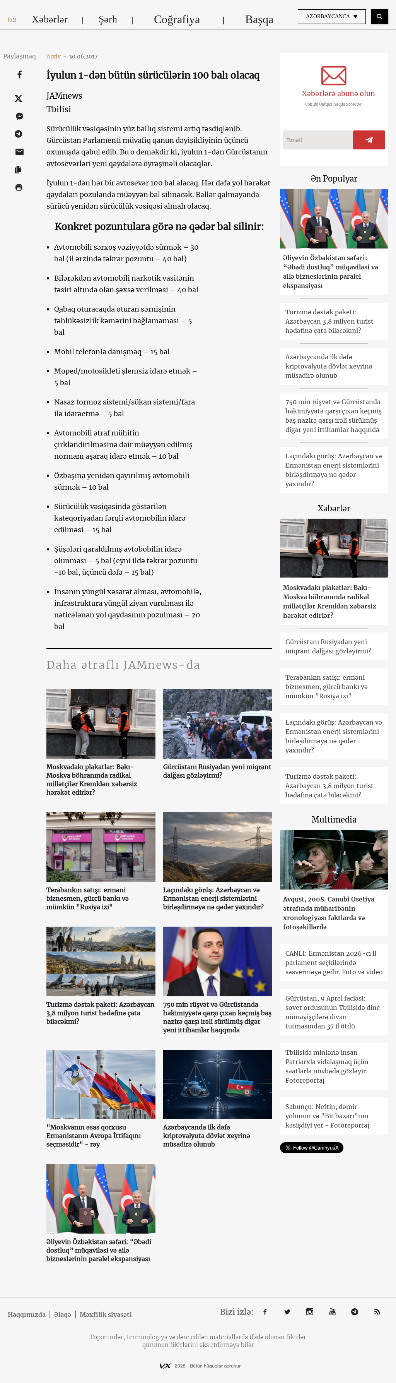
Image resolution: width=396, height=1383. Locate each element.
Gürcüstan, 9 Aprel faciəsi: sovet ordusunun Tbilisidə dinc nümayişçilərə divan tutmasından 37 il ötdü (332, 1012)
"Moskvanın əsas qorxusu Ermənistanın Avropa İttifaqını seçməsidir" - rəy (93, 1135)
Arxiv (56, 56)
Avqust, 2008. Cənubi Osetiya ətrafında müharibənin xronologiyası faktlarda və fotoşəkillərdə (328, 913)
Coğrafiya (177, 19)
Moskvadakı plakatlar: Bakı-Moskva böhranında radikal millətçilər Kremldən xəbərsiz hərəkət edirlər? (91, 779)
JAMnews (64, 96)
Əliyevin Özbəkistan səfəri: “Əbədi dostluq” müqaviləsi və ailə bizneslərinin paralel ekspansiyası (98, 1250)
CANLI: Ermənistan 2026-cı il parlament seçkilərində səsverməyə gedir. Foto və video (334, 962)
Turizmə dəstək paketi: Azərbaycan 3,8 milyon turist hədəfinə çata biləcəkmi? (100, 1013)
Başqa (259, 19)
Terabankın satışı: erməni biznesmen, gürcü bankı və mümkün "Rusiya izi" (87, 898)
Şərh (108, 19)
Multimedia (334, 819)
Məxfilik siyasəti (106, 1314)
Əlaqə (62, 1314)
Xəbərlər (50, 19)
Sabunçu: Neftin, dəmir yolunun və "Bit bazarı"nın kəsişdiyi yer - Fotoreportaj (327, 1116)
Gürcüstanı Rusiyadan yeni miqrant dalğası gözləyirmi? (217, 771)
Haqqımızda (27, 1314)
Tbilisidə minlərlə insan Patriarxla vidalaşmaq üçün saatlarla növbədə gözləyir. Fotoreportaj (327, 1066)
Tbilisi (58, 109)
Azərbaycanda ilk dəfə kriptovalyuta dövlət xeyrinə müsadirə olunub (206, 1135)
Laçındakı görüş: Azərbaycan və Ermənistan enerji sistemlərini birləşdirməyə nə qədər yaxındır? (213, 898)
